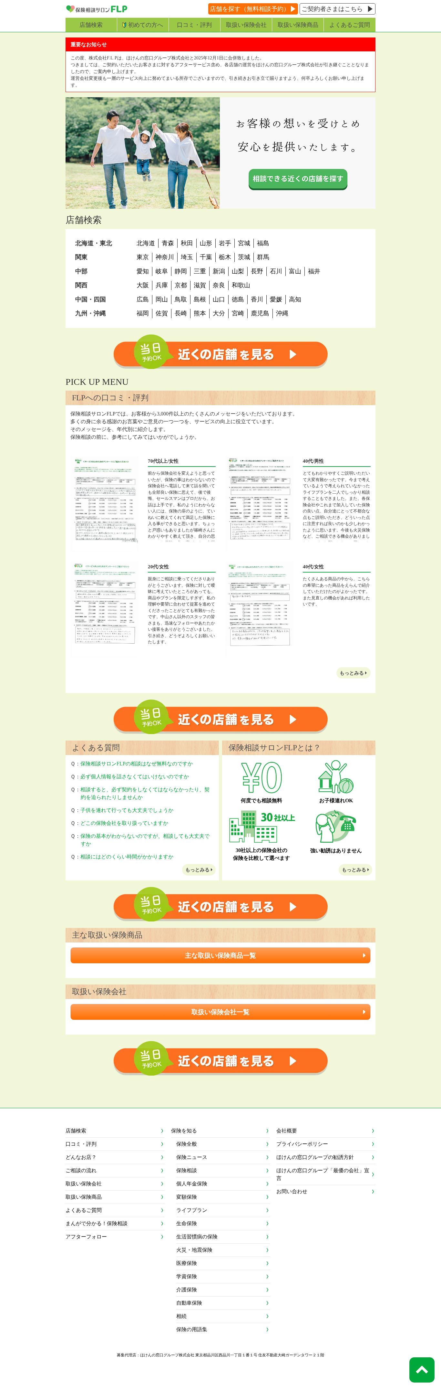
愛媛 (276, 299)
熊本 (200, 313)
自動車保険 (189, 1303)
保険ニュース (191, 1157)
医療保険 (186, 1263)
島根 (200, 299)
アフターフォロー (86, 1236)
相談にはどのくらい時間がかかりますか (126, 856)
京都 (181, 285)
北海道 (146, 243)
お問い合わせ (291, 1191)
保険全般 (186, 1144)
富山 (295, 271)
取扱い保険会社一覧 (220, 1011)
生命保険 (186, 1223)
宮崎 (238, 313)
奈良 (219, 285)
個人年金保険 (191, 1183)
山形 (206, 243)
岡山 (162, 299)
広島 (143, 299)
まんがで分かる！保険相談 (97, 1223)
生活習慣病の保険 (197, 1236)
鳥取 (181, 299)
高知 (295, 299)
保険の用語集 (191, 1329)
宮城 (244, 243)
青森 (168, 243)
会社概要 (286, 1130)
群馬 (263, 257)
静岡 (181, 271)
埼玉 (187, 257)
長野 (257, 271)
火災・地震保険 (194, 1250)
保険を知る (184, 1130)
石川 (276, 271)
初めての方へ (145, 25)
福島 (263, 243)
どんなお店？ (81, 1157)
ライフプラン (191, 1210)
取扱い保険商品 (298, 25)
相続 (181, 1316)
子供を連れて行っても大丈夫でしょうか (126, 810)
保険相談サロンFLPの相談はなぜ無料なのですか (136, 763)
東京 (143, 257)
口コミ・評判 (194, 25)
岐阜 (162, 271)
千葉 (206, 257)
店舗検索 (91, 25)
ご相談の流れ (81, 1170)
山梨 (238, 271)
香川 (257, 299)
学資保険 (186, 1276)
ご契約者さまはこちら (332, 8)
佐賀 (162, 313)
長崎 (181, 313)
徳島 (238, 299)
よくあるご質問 (349, 25)
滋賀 (200, 285)
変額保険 (186, 1197)
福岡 (143, 313)
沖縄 (282, 313)
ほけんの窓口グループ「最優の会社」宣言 (322, 1174)
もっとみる (352, 673)
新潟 (219, 271)
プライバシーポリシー (302, 1144)
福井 (314, 271)
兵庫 (162, 285)
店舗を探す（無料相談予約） (250, 8)
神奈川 (165, 257)
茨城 (244, 257)
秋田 (187, 243)
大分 (219, 313)
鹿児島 (260, 313)
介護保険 (186, 1289)
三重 (200, 271)
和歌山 (241, 285)
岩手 (225, 243)
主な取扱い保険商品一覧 (220, 955)
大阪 (143, 285)
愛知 (143, 271)
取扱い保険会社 (246, 25)
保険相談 (186, 1170)
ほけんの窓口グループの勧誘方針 (315, 1157)
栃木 (225, 257)
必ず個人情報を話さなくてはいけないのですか (134, 776)
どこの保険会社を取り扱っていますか (124, 823)
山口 (219, 299)
